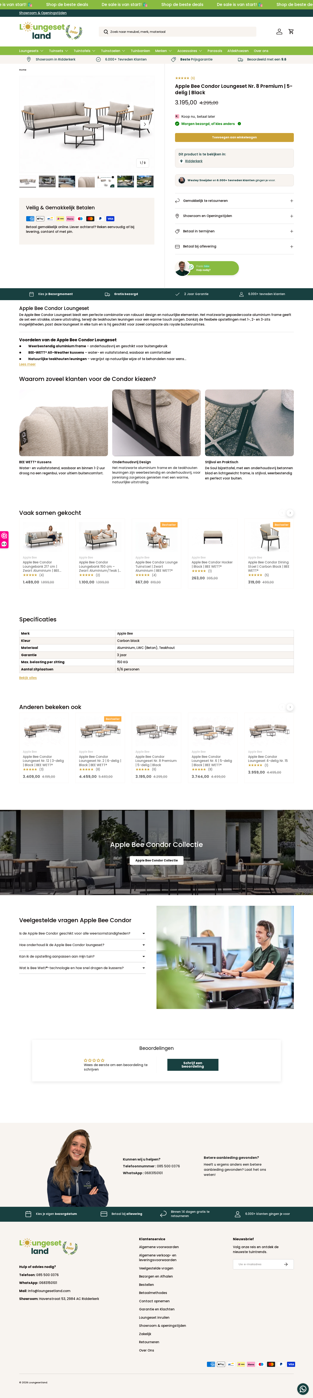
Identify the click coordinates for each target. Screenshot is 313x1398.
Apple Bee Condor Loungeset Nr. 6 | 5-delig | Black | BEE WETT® (212, 760)
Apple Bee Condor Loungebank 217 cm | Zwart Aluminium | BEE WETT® (41, 568)
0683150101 (154, 1173)
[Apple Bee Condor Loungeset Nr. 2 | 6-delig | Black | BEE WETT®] (100, 731)
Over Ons (146, 1350)
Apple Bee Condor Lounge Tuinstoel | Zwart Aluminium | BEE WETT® (156, 566)
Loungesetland (38, 1382)
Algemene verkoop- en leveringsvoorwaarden (158, 1257)
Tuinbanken (140, 51)
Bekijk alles (28, 678)
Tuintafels (82, 51)
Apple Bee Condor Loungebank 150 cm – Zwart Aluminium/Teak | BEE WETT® (99, 568)
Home (22, 69)
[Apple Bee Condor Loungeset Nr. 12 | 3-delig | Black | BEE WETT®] (44, 731)
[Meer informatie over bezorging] (239, 124)
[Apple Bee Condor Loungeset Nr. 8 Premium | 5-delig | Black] (156, 731)
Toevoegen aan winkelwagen (234, 137)
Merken (161, 51)
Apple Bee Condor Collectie (156, 860)
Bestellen (146, 1284)
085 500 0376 (168, 1166)
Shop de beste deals (67, 4)
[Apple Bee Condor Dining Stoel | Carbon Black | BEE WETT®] (269, 537)
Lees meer (27, 364)
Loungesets (29, 51)
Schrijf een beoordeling (193, 1065)
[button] (291, 31)
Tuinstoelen (110, 51)
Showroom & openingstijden (162, 1325)
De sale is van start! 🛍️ (125, 4)
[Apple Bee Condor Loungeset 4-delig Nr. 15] (269, 731)
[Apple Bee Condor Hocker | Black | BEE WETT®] (213, 537)
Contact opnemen (154, 1301)
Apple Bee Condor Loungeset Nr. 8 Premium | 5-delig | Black (156, 760)
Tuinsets (56, 51)
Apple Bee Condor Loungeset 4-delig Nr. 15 (268, 758)
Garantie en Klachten (157, 1309)
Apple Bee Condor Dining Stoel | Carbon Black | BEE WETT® (268, 566)
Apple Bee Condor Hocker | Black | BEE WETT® (212, 564)
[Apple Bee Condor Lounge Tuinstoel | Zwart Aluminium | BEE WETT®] (156, 537)
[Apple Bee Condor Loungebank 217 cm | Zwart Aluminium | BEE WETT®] (44, 537)
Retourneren (149, 1342)
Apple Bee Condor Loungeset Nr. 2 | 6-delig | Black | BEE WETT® (100, 760)
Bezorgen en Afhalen (156, 1276)
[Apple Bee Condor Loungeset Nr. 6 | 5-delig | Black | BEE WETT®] (213, 731)
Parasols (215, 51)
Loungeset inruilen (154, 1317)
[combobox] (178, 32)
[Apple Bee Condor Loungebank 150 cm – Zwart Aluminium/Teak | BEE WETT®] (100, 537)
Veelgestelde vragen (156, 1268)
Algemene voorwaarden (159, 1247)
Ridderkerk (193, 161)
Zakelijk (145, 1334)
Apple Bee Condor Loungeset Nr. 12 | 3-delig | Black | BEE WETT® (43, 760)
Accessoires (187, 51)
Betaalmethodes (153, 1293)
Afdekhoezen (238, 51)
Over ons (261, 51)
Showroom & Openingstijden (43, 13)
